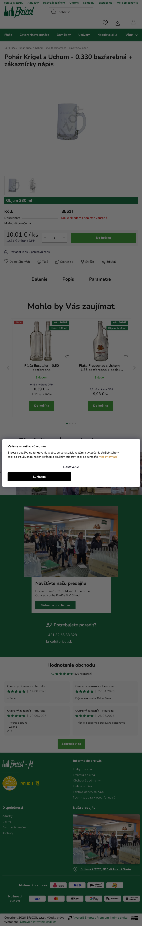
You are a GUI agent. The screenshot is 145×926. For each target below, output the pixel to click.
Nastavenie (71, 467)
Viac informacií (108, 457)
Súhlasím (39, 477)
